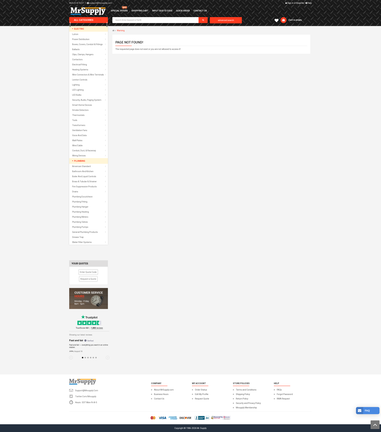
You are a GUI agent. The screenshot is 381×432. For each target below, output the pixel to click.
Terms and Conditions (246, 390)
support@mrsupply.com (100, 3)
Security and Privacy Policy (248, 403)
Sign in (290, 3)
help (309, 3)
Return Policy (242, 398)
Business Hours (161, 394)
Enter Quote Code (88, 272)
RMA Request (283, 398)
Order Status (201, 390)
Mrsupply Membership (246, 407)
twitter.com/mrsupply (85, 396)
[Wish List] (276, 21)
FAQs (279, 390)
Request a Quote (88, 279)
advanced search (226, 20)
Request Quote (202, 398)
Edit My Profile (201, 394)
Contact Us (159, 398)
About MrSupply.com (164, 390)
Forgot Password (285, 394)
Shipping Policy (243, 394)
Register (300, 3)
